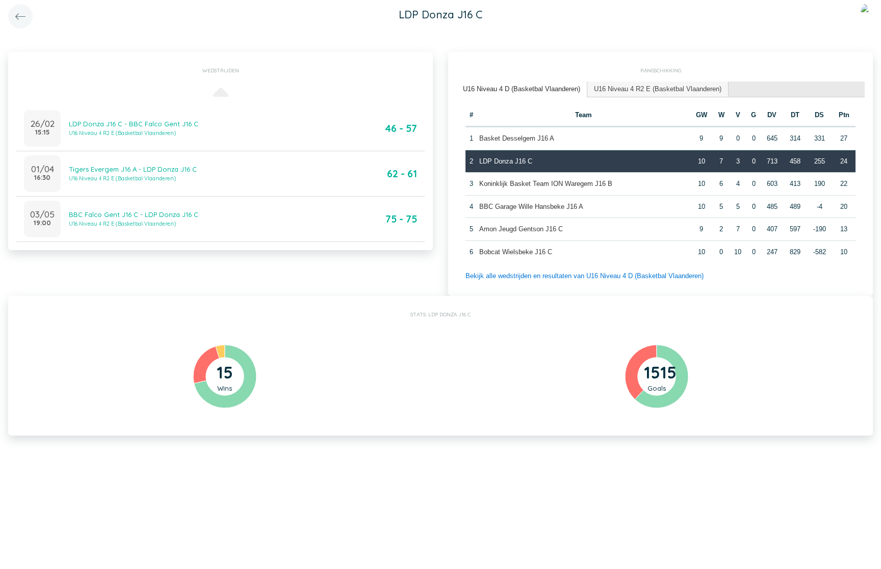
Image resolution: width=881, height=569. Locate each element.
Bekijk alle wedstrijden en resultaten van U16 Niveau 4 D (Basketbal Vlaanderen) (584, 276)
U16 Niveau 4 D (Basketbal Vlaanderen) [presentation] (521, 89)
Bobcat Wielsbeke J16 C (515, 252)
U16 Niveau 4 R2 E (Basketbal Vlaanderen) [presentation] (657, 89)
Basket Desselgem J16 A (516, 138)
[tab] (521, 89)
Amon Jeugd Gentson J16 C (521, 229)
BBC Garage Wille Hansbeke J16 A (531, 206)
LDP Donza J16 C (505, 161)
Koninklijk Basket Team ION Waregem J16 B (545, 183)
